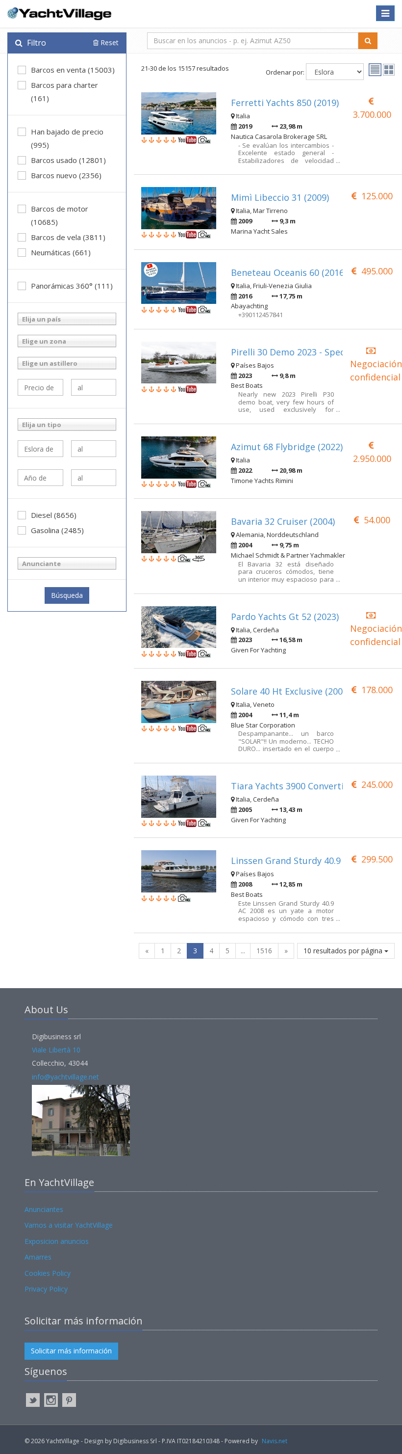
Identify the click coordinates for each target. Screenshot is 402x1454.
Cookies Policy (48, 1273)
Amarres (38, 1257)
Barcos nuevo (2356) (66, 175)
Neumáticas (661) (61, 252)
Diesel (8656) (53, 515)
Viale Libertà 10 (56, 1049)
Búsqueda (67, 595)
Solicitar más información (71, 1350)
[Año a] (94, 477)
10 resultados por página (343, 950)
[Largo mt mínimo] (40, 448)
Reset (109, 42)
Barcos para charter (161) (64, 91)
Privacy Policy (46, 1288)
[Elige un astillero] (67, 363)
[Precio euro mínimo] (40, 387)
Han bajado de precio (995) (67, 138)
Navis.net (274, 1441)
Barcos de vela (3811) (68, 237)
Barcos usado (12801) (68, 160)
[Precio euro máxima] (94, 387)
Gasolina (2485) (57, 530)
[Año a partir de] (40, 477)
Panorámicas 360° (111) (72, 286)
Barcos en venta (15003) (73, 70)
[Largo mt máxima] (94, 448)
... (243, 950)
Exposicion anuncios (57, 1241)
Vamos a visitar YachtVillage (69, 1225)
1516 (264, 950)
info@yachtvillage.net (65, 1076)
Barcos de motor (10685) (59, 215)
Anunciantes (44, 1209)
